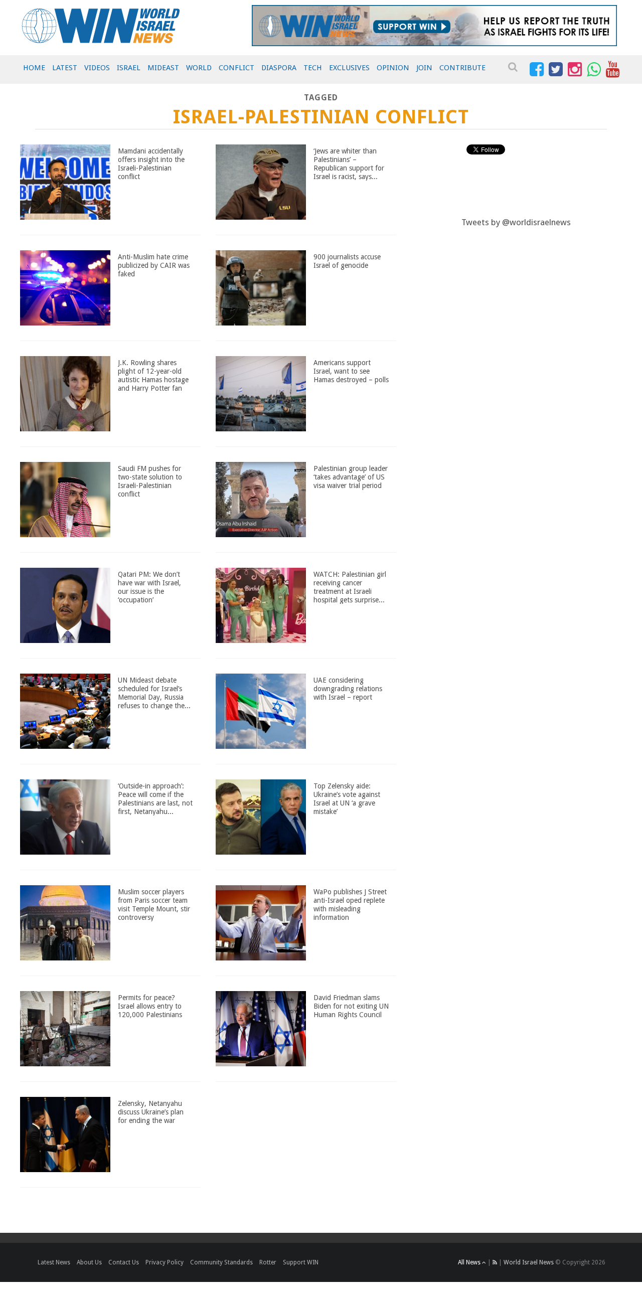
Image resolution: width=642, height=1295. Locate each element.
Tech (312, 67)
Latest (64, 67)
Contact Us (123, 1262)
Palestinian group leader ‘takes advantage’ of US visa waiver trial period (350, 477)
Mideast (163, 67)
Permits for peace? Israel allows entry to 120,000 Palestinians (150, 1006)
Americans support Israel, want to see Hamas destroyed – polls (351, 371)
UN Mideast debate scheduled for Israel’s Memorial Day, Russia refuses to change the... (154, 692)
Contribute (462, 67)
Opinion (393, 67)
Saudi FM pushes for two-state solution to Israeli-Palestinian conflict (150, 481)
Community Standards (221, 1262)
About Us (89, 1262)
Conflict (236, 67)
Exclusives (349, 67)
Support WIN (300, 1262)
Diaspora (278, 67)
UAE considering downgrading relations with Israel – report (347, 688)
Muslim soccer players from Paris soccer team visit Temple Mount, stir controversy (154, 904)
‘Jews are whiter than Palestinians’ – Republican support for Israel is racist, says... (348, 163)
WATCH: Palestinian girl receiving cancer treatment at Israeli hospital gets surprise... (349, 586)
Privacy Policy (164, 1262)
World (199, 67)
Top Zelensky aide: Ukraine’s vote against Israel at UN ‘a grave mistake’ (346, 798)
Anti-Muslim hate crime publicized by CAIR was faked (154, 265)
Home (34, 67)
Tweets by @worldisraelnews (516, 222)
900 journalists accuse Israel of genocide (347, 261)
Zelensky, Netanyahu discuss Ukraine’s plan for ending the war (151, 1111)
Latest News (54, 1262)
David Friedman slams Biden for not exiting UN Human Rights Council (351, 1006)
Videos (97, 67)
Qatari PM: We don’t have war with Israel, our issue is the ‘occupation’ (149, 586)
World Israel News (529, 1262)
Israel (128, 67)
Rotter (267, 1262)
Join (424, 67)
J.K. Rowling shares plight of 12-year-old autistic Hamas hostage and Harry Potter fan (153, 375)
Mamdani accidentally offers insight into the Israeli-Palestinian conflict (151, 163)
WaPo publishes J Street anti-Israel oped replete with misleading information (350, 904)
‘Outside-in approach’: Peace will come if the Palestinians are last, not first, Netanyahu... (155, 798)
